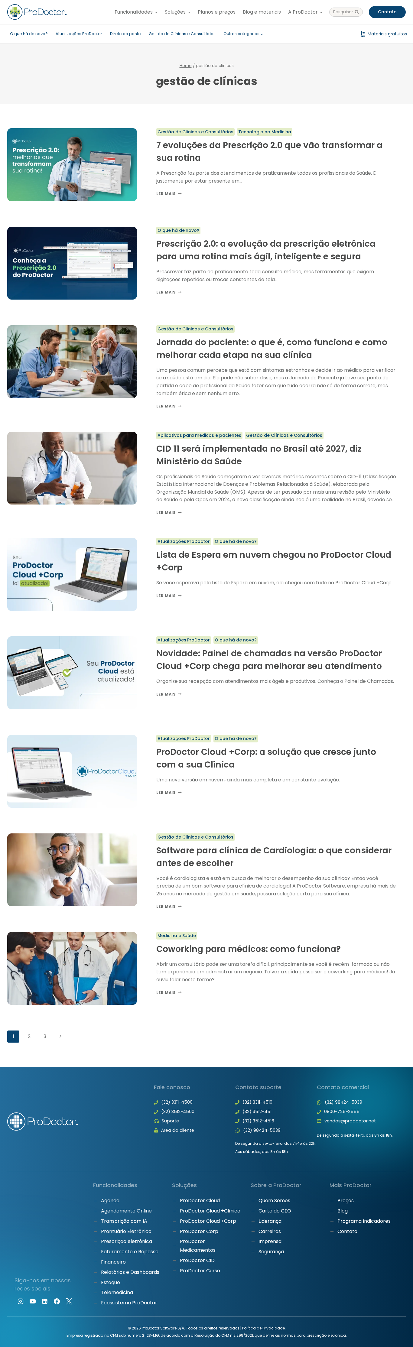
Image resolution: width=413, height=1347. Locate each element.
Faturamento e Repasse (129, 1251)
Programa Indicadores (364, 1221)
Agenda (110, 1200)
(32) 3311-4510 (257, 1102)
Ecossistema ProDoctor (129, 1302)
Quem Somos (274, 1200)
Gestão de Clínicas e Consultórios (182, 34)
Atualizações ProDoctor (79, 34)
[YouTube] (33, 1301)
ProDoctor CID (197, 1260)
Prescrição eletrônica (126, 1241)
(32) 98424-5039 (262, 1130)
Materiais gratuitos (387, 34)
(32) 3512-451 (257, 1111)
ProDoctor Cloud (200, 1200)
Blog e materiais (262, 11)
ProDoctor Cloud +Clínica (210, 1210)
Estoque (110, 1282)
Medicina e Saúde (177, 936)
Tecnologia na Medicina (264, 132)
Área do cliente (177, 1130)
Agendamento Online (126, 1210)
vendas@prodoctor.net (350, 1121)
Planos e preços (217, 11)
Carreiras (270, 1231)
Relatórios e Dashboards (130, 1272)
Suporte (170, 1121)
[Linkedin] (45, 1301)
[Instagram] (21, 1301)
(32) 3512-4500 (177, 1111)
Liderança (270, 1221)
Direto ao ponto (125, 34)
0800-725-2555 (341, 1111)
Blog (342, 1210)
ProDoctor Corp (199, 1231)
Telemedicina (117, 1292)
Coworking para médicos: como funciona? (248, 949)
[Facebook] (57, 1301)
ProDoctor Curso (200, 1270)
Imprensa (270, 1241)
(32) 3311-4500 (177, 1102)
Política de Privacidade (263, 1328)
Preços (345, 1200)
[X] (69, 1301)
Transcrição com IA (124, 1221)
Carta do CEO (275, 1210)
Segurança (271, 1251)
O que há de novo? (29, 34)
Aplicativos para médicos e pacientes (200, 435)
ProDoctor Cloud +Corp (208, 1221)
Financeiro (113, 1261)
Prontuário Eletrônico (126, 1231)
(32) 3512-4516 (258, 1121)
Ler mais (169, 193)
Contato (387, 12)
